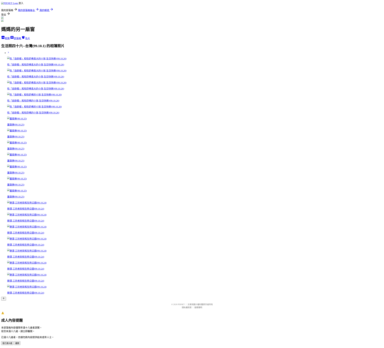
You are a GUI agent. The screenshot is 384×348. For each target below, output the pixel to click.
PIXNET (181, 304)
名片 (27, 38)
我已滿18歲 (7, 343)
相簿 (7, 38)
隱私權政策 (187, 307)
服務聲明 (198, 307)
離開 (17, 343)
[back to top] (3, 299)
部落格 (18, 38)
